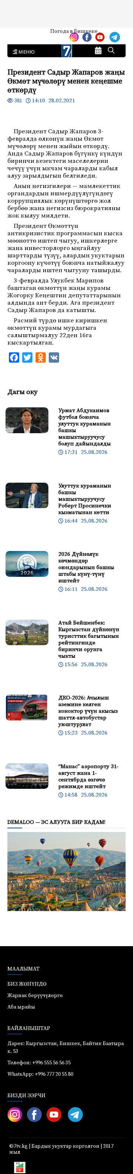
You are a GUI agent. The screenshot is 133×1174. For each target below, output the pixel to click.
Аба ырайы (17, 34)
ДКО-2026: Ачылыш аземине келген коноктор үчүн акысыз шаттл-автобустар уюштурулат (88, 711)
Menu (25, 52)
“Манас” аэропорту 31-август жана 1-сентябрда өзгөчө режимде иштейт (88, 776)
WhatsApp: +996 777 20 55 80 (40, 1074)
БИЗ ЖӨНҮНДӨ (27, 984)
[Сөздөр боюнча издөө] (111, 51)
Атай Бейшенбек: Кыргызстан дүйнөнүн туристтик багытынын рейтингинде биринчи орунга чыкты (88, 639)
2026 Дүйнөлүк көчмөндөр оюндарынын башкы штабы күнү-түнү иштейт (86, 567)
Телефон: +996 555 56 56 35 (39, 1063)
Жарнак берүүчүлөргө (35, 995)
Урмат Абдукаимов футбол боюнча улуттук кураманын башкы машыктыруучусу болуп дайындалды (84, 427)
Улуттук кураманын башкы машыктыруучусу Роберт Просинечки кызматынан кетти (84, 499)
